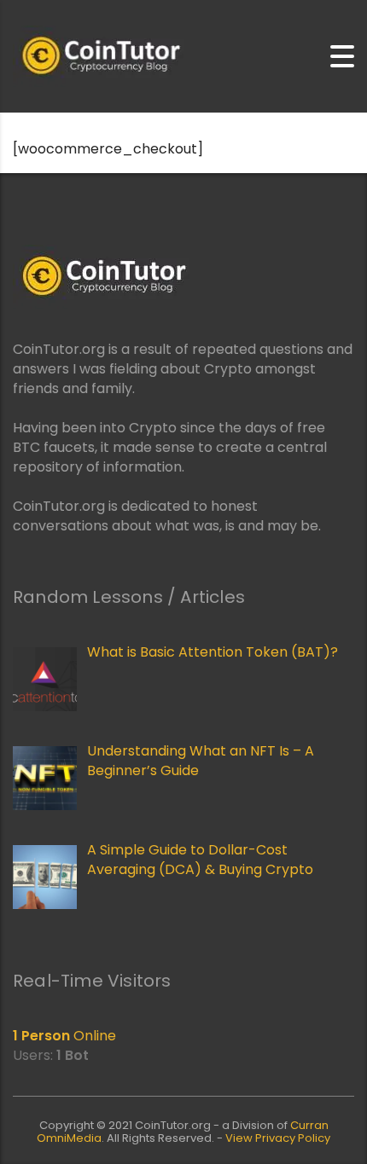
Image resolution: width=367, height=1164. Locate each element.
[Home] (98, 56)
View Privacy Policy (277, 1138)
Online (64, 1035)
